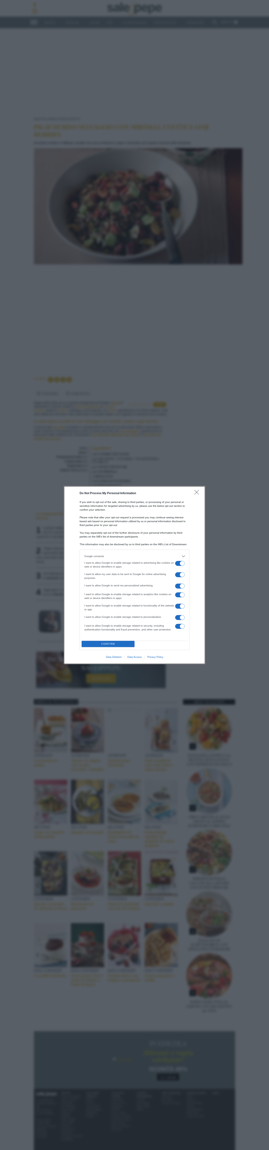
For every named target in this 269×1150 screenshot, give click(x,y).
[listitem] (134, 556)
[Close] (197, 493)
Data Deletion (114, 656)
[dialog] (134, 575)
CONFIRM (108, 643)
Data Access (134, 656)
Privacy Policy (155, 656)
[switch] (180, 563)
